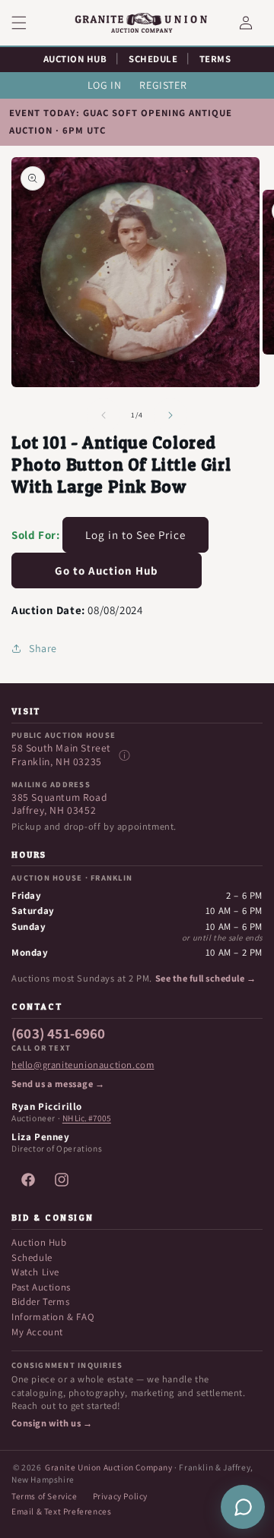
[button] (28, 22)
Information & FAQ (52, 1316)
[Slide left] (103, 415)
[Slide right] (170, 415)
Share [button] (43, 648)
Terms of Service (44, 1496)
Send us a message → (57, 1084)
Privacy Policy (120, 1496)
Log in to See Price (135, 535)
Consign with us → (51, 1423)
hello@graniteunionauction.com (82, 1065)
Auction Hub (39, 1242)
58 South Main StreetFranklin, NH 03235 (61, 755)
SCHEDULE (153, 58)
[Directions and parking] (124, 755)
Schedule (32, 1257)
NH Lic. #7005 (86, 1118)
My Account (37, 1331)
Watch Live (35, 1271)
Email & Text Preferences (61, 1511)
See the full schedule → (205, 978)
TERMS (215, 58)
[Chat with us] (243, 1507)
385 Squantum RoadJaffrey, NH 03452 (59, 804)
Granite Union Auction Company (108, 1467)
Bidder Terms (40, 1301)
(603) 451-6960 (58, 1034)
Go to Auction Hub (106, 570)
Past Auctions (41, 1287)
